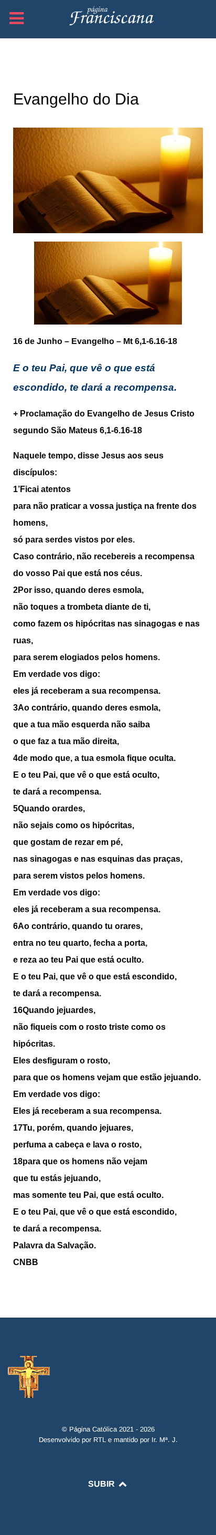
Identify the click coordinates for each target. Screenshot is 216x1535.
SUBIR (102, 1483)
